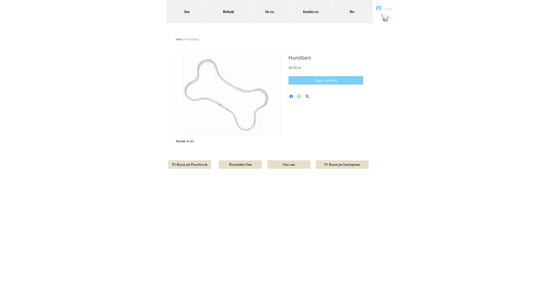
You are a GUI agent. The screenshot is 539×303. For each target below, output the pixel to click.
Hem (179, 39)
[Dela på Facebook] (291, 96)
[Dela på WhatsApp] (299, 96)
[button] (385, 18)
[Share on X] (307, 96)
